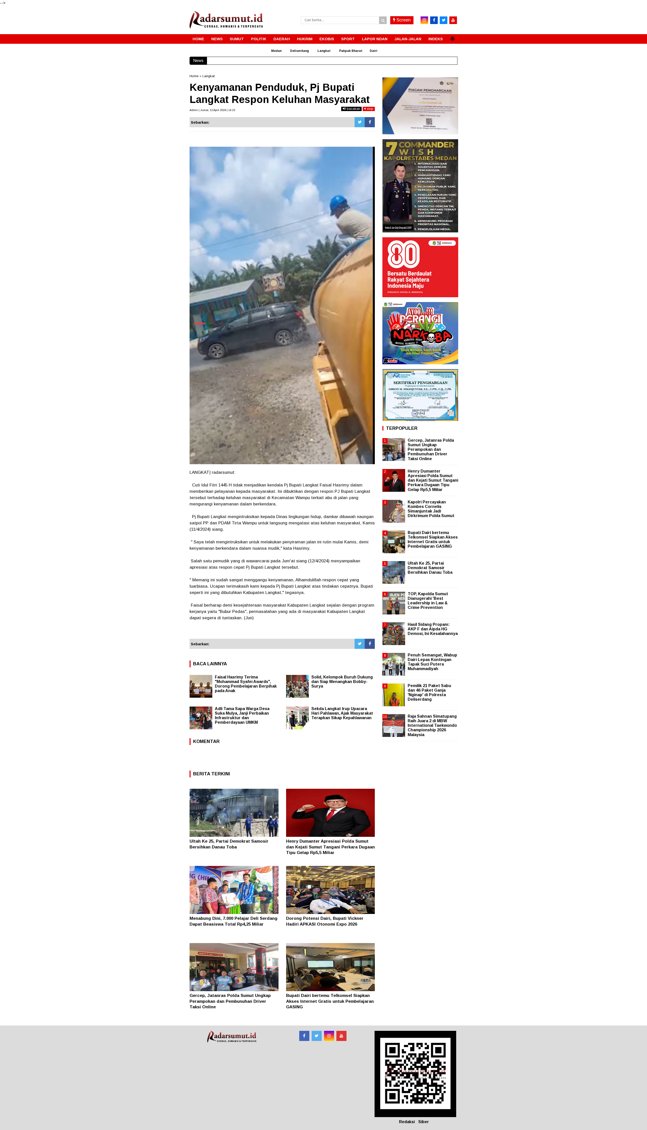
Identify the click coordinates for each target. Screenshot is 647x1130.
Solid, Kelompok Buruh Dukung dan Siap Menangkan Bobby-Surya (342, 681)
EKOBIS (326, 39)
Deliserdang (299, 51)
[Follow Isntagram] (329, 1036)
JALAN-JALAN (408, 39)
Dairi (373, 51)
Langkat (324, 51)
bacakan (353, 109)
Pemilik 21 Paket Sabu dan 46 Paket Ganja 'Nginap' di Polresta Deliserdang (429, 693)
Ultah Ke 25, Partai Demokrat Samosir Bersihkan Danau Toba (430, 567)
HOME (198, 39)
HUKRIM (304, 39)
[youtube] (453, 20)
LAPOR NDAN (374, 39)
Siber (423, 1122)
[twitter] (443, 20)
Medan (276, 51)
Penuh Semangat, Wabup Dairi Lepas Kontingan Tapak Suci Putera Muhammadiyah (432, 662)
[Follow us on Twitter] (317, 1036)
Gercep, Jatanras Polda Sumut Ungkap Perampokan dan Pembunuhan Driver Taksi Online (230, 1001)
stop (369, 109)
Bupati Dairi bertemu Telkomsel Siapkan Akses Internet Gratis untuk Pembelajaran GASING (330, 1001)
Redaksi (407, 1122)
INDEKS (435, 39)
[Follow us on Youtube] (341, 1036)
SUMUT (237, 39)
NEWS (217, 39)
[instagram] (424, 20)
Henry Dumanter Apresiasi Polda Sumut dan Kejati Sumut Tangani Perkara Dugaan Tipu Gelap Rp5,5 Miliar (330, 847)
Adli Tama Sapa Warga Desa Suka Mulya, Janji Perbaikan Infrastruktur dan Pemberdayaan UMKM (242, 715)
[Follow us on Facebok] (304, 1036)
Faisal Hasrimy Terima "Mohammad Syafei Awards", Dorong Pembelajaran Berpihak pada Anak (246, 684)
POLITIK (258, 39)
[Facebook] (370, 122)
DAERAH (281, 39)
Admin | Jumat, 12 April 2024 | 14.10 (212, 110)
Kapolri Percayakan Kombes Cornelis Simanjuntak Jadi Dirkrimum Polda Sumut (431, 509)
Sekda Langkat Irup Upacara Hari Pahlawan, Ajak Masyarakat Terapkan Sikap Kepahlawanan (342, 713)
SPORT (348, 39)
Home (194, 76)
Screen (403, 20)
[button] (452, 36)
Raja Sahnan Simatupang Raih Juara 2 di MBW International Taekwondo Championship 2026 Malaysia (432, 725)
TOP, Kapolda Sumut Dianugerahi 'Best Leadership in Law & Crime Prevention (428, 601)
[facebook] (434, 20)
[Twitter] (360, 122)
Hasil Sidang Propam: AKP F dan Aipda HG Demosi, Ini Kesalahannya (433, 629)
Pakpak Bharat (350, 51)
